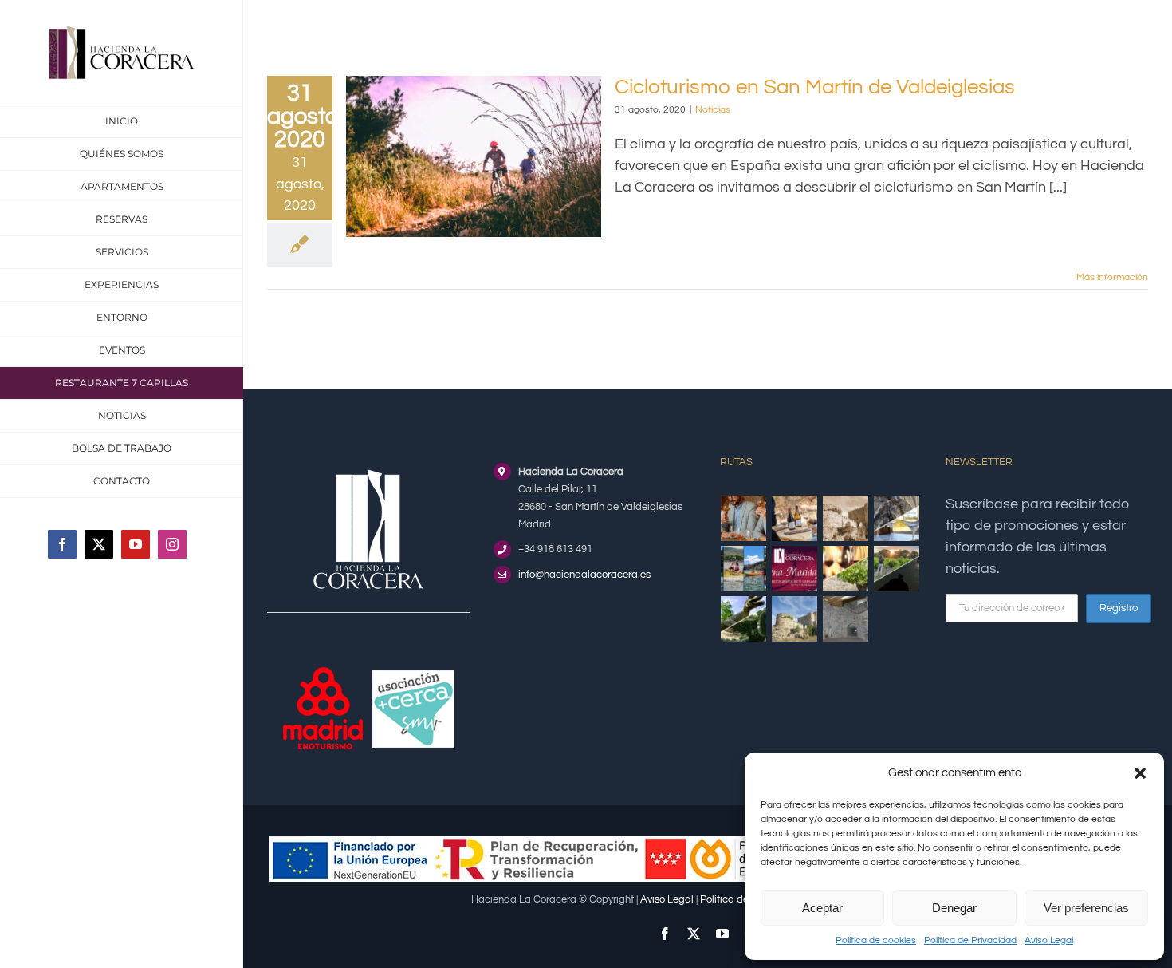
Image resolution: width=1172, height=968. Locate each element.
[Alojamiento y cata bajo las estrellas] (897, 568)
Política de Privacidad (970, 940)
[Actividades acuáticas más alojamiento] (744, 568)
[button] (1140, 773)
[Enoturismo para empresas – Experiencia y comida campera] (744, 518)
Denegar (954, 908)
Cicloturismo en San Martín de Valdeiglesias (815, 87)
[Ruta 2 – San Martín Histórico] (795, 619)
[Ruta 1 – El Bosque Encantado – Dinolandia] (744, 619)
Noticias (712, 110)
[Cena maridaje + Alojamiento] (795, 568)
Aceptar (822, 908)
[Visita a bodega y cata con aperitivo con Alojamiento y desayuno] (795, 518)
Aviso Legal (1049, 940)
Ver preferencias (1086, 908)
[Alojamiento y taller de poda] (846, 568)
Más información (1112, 277)
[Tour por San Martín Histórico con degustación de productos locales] (846, 518)
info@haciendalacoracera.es (584, 574)
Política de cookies (876, 940)
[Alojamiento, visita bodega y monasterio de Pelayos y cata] (897, 518)
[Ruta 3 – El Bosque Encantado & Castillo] (846, 619)
